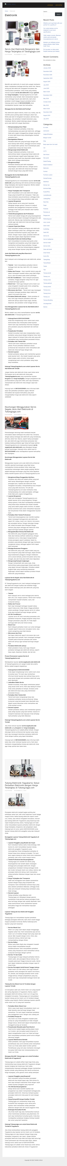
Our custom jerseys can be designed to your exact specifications (50, 30)
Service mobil (47, 242)
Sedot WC (46, 232)
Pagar (45, 205)
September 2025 (47, 78)
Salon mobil (46, 225)
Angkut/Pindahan (48, 134)
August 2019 (46, 115)
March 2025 (46, 91)
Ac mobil (45, 127)
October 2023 (47, 101)
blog (44, 141)
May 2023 (46, 105)
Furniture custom (47, 175)
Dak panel (46, 158)
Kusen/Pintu (46, 191)
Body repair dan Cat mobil (50, 144)
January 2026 (47, 68)
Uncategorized (47, 303)
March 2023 (46, 108)
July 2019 (46, 118)
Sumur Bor (46, 256)
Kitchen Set (46, 185)
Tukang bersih (47, 273)
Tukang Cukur (47, 279)
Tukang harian (47, 286)
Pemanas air (46, 212)
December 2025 (47, 71)
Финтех (45, 307)
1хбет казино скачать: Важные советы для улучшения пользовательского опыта (52, 37)
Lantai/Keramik (47, 195)
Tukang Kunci (47, 293)
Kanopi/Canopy (47, 178)
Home (6, 11)
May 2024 (46, 98)
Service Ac (46, 235)
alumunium (46, 131)
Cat (44, 147)
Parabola (45, 208)
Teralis (45, 266)
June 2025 (46, 88)
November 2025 (47, 74)
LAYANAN (50, 5)
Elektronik (8, 54)
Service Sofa (46, 246)
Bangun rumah (47, 137)
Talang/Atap (46, 259)
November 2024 (47, 95)
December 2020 (47, 112)
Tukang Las (46, 296)
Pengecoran (46, 215)
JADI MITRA (58, 5)
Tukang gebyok (47, 283)
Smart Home (46, 252)
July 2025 (46, 85)
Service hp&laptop (48, 239)
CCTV (44, 151)
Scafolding (46, 229)
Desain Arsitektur (47, 164)
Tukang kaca (46, 290)
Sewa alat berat (47, 249)
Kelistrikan (46, 181)
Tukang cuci (46, 276)
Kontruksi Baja (47, 188)
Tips (44, 269)
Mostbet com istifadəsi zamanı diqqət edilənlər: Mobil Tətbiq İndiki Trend (51, 44)
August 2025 (46, 81)
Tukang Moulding (48, 300)
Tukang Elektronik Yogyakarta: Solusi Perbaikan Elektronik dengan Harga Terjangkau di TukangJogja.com (22, 785)
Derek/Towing (47, 161)
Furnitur (45, 171)
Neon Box (46, 202)
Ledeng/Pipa (46, 198)
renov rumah (46, 222)
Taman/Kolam (47, 263)
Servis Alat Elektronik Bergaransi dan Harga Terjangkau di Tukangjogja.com (22, 50)
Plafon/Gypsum (47, 219)
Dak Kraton (46, 154)
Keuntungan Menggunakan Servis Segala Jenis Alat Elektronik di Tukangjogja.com (20, 409)
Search (45, 11)
